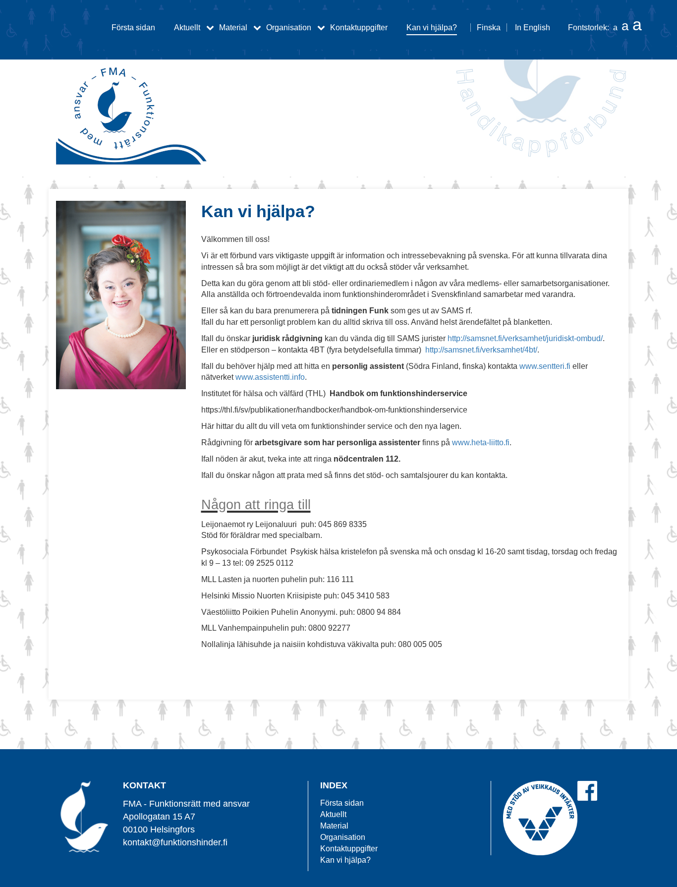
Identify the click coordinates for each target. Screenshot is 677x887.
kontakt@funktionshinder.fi (175, 842)
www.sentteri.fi (544, 366)
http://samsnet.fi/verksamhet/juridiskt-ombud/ (525, 338)
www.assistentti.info (270, 377)
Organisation (288, 27)
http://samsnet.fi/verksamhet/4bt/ (481, 350)
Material (233, 27)
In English (532, 27)
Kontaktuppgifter (359, 27)
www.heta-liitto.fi (480, 442)
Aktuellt (187, 27)
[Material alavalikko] (257, 27)
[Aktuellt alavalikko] (210, 27)
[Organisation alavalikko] (321, 27)
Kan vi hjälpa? (431, 27)
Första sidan (133, 27)
